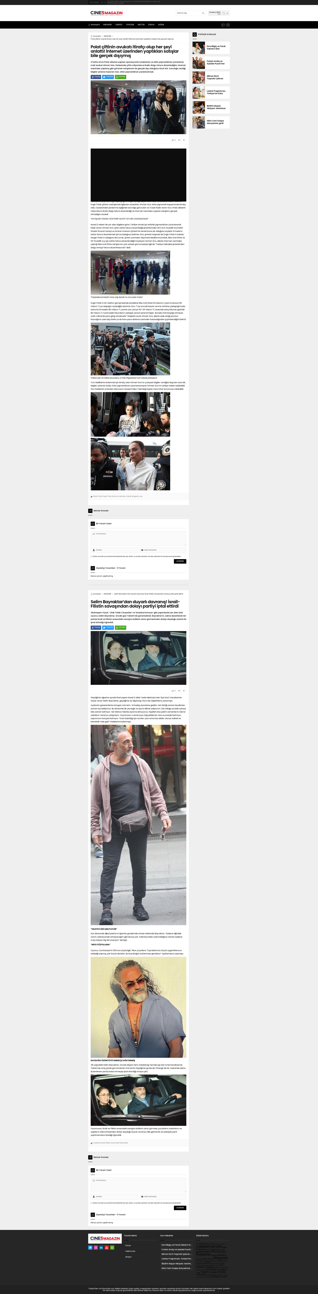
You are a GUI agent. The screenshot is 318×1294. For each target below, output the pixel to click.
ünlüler (213, 1272)
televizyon (211, 1270)
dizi (203, 1250)
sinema (212, 1265)
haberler (122, 496)
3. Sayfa (200, 1244)
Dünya (207, 1250)
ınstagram (216, 1277)
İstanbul (208, 1277)
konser (199, 1259)
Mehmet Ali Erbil (216, 1261)
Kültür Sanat (207, 1259)
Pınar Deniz (216, 1263)
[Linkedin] (101, 1247)
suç (141, 496)
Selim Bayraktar (122, 1143)
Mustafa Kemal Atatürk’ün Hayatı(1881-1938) (126, 2)
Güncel (115, 496)
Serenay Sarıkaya (202, 1265)
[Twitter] (90, 1247)
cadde (222, 1244)
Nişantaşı (199, 1263)
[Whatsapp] (112, 1247)
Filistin (108, 1143)
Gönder (122, 77)
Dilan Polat (97, 496)
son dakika (220, 1265)
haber (223, 1252)
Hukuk (128, 496)
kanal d (222, 1255)
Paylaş (97, 77)
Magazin (135, 496)
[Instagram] (96, 1247)
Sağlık (223, 1263)
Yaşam (205, 1272)
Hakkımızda (130, 1251)
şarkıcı (224, 1277)
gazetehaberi (204, 1252)
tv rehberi (222, 1270)
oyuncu (208, 1263)
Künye (128, 1246)
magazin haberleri (203, 1261)
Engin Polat (106, 496)
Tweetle (109, 77)
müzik (225, 1261)
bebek (217, 1244)
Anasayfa (97, 36)
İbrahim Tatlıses (222, 1275)
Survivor (218, 1268)
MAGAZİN (107, 36)
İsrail (113, 1143)
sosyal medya (205, 1267)
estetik (222, 1250)
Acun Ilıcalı (210, 1244)
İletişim (128, 1257)
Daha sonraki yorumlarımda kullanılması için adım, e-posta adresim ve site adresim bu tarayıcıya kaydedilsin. (137, 556)
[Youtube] (107, 1247)
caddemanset (99, 1143)
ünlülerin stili (211, 1275)
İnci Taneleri (200, 1277)
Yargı (198, 1272)
